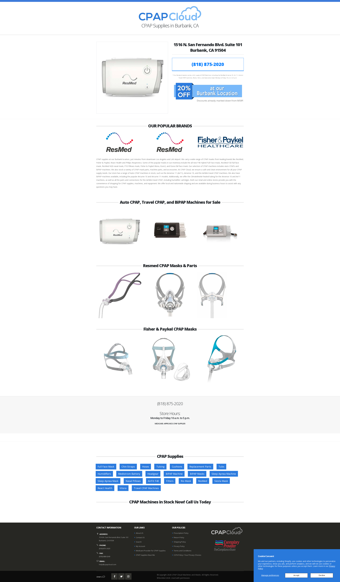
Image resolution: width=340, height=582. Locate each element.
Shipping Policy (180, 542)
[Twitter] (121, 576)
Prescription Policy (181, 533)
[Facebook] (114, 576)
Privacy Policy (179, 546)
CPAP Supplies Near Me (145, 555)
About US (139, 533)
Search (139, 542)
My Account (140, 546)
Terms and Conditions (182, 550)
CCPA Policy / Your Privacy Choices (187, 555)
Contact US (140, 537)
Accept (296, 575)
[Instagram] (128, 576)
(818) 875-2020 (208, 64)
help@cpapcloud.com (107, 564)
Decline (322, 575)
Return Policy (179, 537)
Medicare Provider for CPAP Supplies (151, 550)
